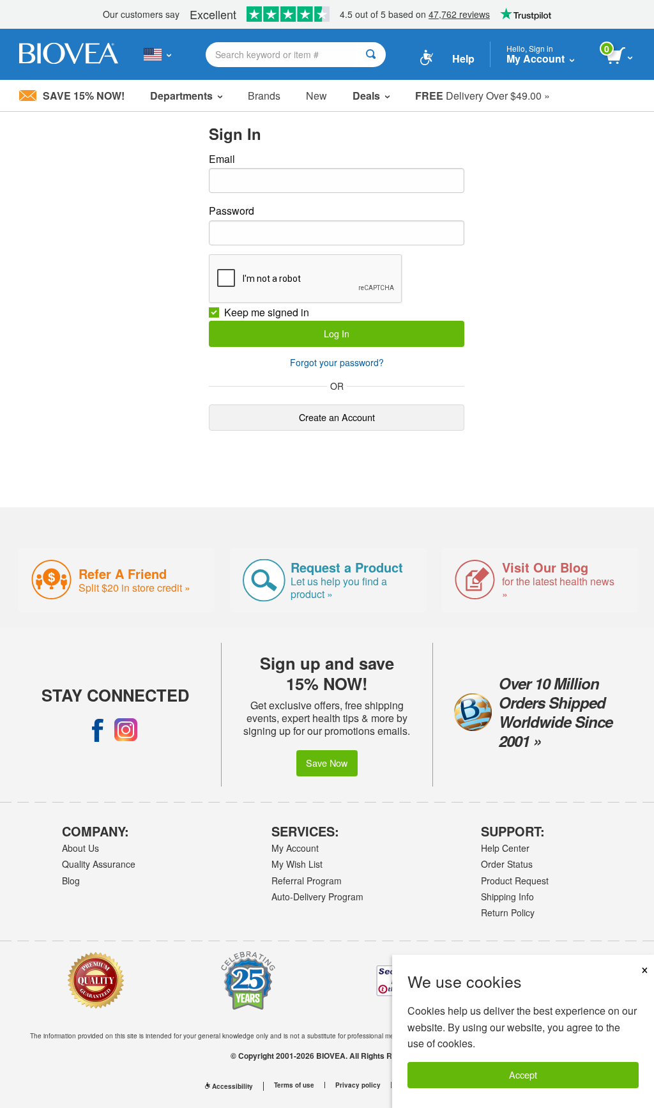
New (316, 95)
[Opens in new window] (97, 730)
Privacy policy (358, 1085)
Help (463, 58)
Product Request (515, 880)
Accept (523, 1074)
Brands (264, 95)
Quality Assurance (98, 864)
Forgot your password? (337, 362)
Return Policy (508, 912)
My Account (295, 848)
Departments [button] (181, 95)
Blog (71, 880)
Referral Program (306, 880)
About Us (80, 848)
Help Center (505, 848)
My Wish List (297, 864)
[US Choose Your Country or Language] (157, 54)
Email (222, 158)
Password (231, 210)
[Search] (371, 54)
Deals (366, 95)
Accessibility (232, 1086)
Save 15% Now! (84, 95)
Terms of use (294, 1085)
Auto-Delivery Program (317, 896)
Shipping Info (507, 896)
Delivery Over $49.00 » (482, 95)
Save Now (326, 762)
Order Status (507, 864)
